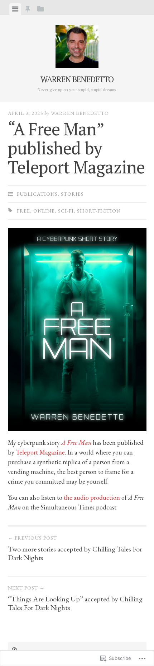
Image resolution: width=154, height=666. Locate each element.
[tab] (15, 9)
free (23, 211)
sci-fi (66, 211)
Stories (72, 194)
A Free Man (76, 442)
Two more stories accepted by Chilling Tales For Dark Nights (75, 548)
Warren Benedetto (77, 79)
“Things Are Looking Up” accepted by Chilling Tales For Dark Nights (75, 598)
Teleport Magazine (40, 452)
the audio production (92, 497)
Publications (37, 194)
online (44, 211)
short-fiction (99, 211)
